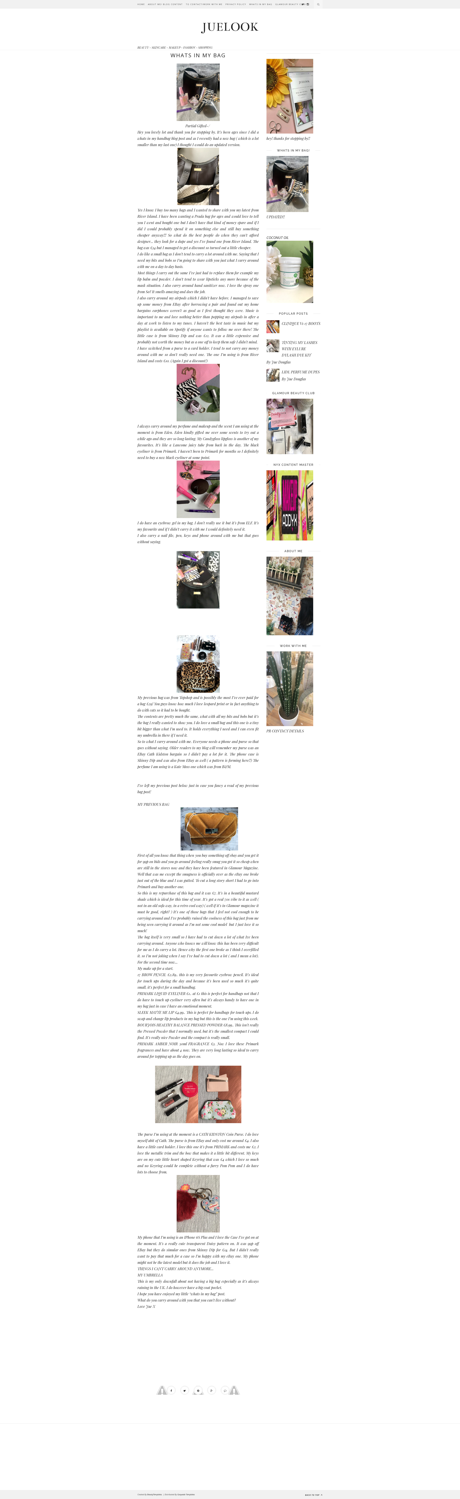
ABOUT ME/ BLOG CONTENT (165, 4)
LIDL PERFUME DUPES (301, 371)
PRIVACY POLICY (236, 4)
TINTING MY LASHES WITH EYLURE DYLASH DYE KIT (299, 348)
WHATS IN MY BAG (260, 4)
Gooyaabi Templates (186, 1494)
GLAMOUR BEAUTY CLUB (290, 4)
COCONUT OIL (277, 237)
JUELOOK (230, 27)
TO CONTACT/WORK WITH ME (204, 4)
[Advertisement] (166, 1456)
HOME (141, 4)
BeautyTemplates (154, 1494)
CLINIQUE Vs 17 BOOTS (301, 323)
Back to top (312, 1495)
